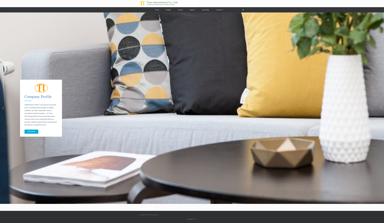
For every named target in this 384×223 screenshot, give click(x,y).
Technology (205, 10)
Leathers (192, 10)
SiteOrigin (190, 219)
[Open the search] (243, 9)
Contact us (219, 10)
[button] (3, 108)
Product (180, 10)
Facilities (168, 10)
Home (157, 10)
